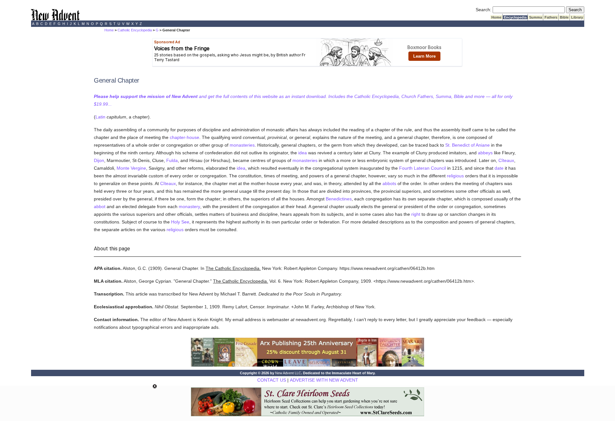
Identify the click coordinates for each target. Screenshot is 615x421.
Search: (483, 9)
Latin (100, 116)
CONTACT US (271, 380)
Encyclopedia (515, 17)
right (415, 214)
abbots (389, 183)
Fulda (172, 160)
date (499, 168)
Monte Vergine (131, 168)
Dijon (99, 160)
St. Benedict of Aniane (467, 145)
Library (577, 17)
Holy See (180, 221)
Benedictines (339, 198)
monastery (189, 206)
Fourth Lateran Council (422, 168)
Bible (564, 17)
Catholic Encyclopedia (135, 30)
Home (496, 17)
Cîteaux (506, 160)
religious (455, 175)
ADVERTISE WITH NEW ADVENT (324, 380)
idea (302, 152)
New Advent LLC (288, 373)
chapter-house (184, 137)
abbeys (485, 152)
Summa (535, 17)
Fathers (551, 17)
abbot (99, 206)
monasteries (242, 145)
